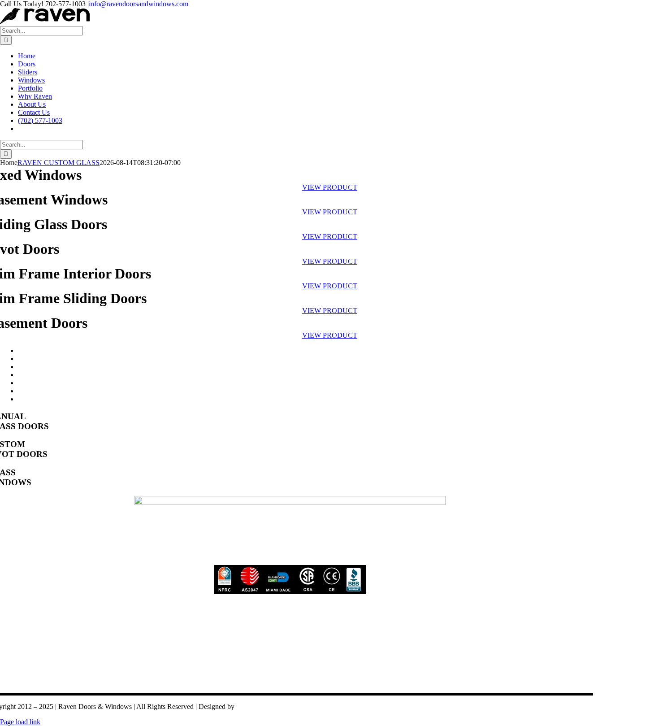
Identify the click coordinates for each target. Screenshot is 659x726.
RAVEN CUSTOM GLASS (58, 162)
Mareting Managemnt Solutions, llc (286, 706)
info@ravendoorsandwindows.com (138, 4)
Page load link (20, 722)
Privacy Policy (96, 681)
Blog (135, 681)
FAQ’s (230, 681)
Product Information (181, 681)
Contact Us (48, 681)
